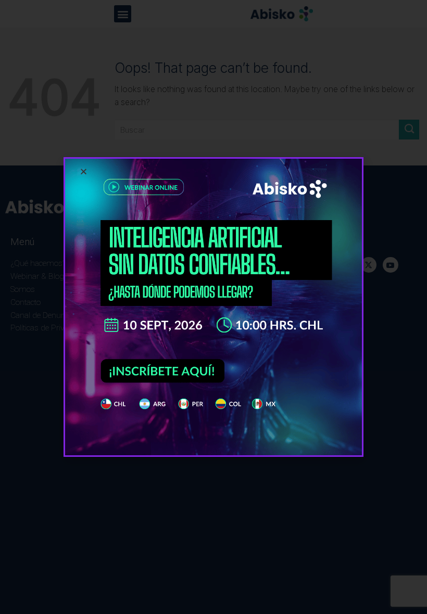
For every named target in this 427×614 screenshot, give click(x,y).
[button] (83, 171)
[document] (213, 307)
